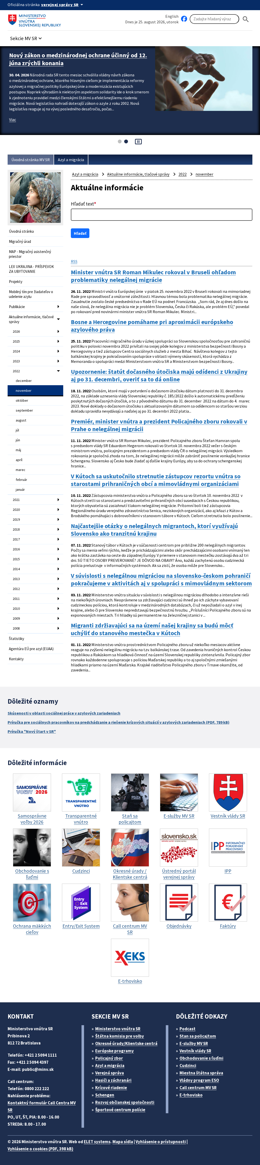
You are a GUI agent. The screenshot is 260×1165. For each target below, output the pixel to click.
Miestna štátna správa (201, 1073)
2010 (16, 608)
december (24, 380)
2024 (16, 351)
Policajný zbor (109, 1058)
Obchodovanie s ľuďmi (201, 1058)
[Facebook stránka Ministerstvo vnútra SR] (184, 19)
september (24, 410)
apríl (19, 460)
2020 (16, 509)
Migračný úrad (20, 241)
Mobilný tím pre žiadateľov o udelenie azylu (31, 294)
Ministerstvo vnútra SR (117, 1029)
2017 (16, 539)
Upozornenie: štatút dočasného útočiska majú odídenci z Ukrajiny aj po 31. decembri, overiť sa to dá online (159, 375)
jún (18, 440)
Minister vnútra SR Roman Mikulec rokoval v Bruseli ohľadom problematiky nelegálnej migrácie (153, 276)
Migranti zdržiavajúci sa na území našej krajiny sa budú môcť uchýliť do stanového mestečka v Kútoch (152, 629)
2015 (16, 559)
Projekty (15, 281)
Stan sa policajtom (198, 1036)
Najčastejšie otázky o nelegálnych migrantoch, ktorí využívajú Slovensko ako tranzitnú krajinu (154, 529)
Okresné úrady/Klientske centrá (126, 1043)
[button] (26, 37)
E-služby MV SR (194, 1043)
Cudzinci (188, 1065)
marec (20, 469)
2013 (16, 579)
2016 (16, 549)
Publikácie (17, 306)
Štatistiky (16, 638)
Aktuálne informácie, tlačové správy (31, 319)
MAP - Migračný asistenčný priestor (30, 254)
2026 (16, 331)
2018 (16, 529)
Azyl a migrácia (71, 159)
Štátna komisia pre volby (119, 1036)
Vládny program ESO (199, 1080)
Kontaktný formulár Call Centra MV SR (42, 1106)
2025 (16, 341)
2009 (16, 618)
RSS (74, 261)
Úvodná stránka (21, 231)
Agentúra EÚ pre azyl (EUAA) (31, 648)
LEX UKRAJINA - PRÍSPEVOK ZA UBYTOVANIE (31, 269)
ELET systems (97, 1141)
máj (18, 450)
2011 (16, 598)
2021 (16, 499)
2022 (16, 371)
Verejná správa (109, 1073)
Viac (12, 127)
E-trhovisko (191, 1095)
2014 (16, 569)
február (21, 479)
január (20, 489)
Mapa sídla (122, 1141)
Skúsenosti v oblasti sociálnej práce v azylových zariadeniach (64, 713)
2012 (16, 588)
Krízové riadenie (111, 1087)
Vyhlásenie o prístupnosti (161, 1141)
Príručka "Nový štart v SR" (32, 731)
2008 (16, 628)
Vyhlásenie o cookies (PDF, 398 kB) (40, 1149)
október (22, 400)
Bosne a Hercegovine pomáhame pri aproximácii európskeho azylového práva (152, 325)
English (171, 16)
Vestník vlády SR (195, 1051)
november (23, 390)
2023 (16, 361)
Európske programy (114, 1051)
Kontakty (16, 658)
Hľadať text (83, 204)
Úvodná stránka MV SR (30, 159)
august (21, 420)
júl (17, 430)
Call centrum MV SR (198, 1087)
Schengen (104, 1095)
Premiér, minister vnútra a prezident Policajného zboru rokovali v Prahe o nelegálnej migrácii (159, 425)
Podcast (188, 1029)
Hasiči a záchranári (113, 1080)
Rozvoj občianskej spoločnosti (124, 1102)
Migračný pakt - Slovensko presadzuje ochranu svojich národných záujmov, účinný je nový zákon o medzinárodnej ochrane (78, 63)
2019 (16, 519)
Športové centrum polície (120, 1109)
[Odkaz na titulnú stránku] (35, 19)
